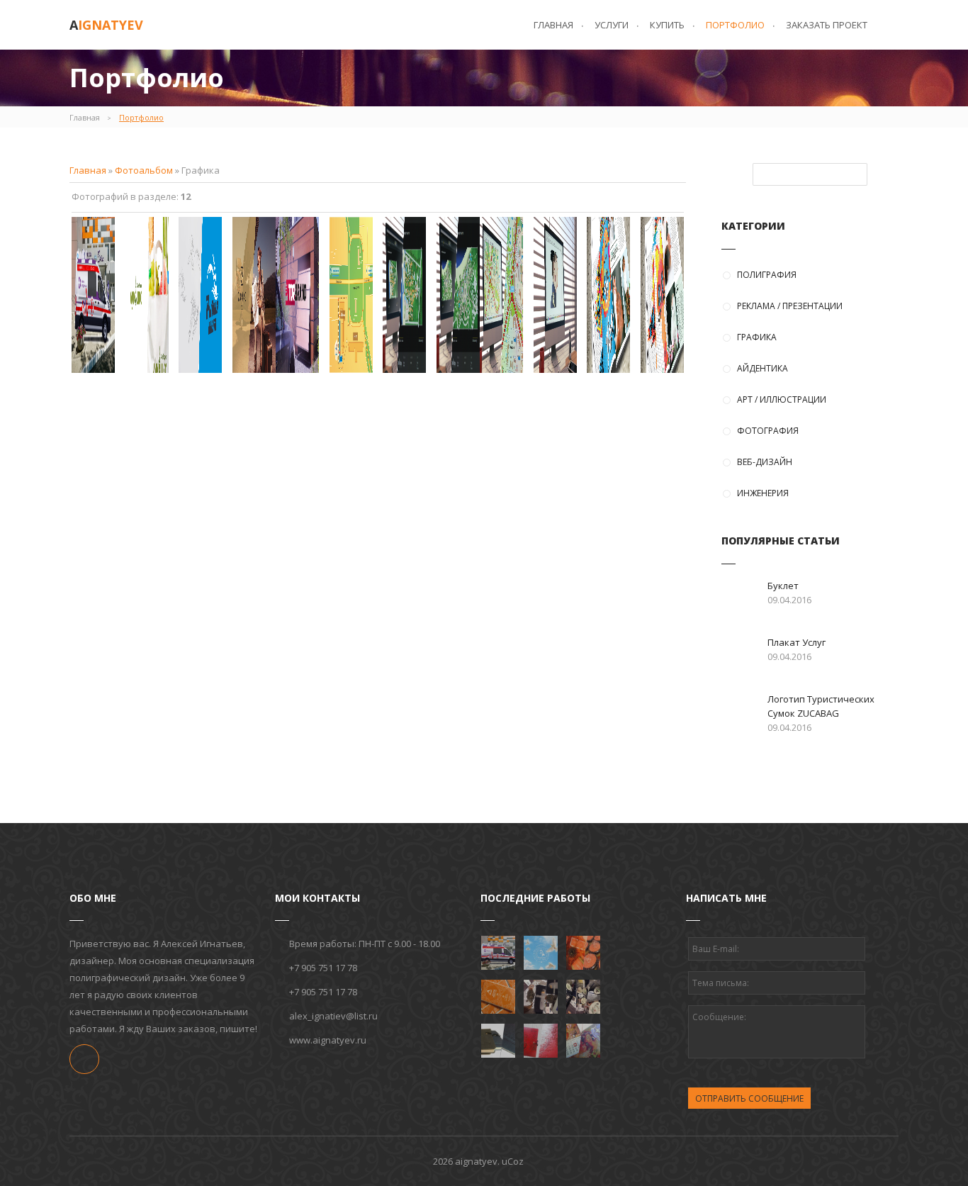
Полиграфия (767, 275)
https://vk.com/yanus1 (84, 1059)
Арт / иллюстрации (781, 399)
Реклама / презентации (790, 306)
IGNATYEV (106, 24)
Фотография (768, 431)
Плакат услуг (796, 642)
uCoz (513, 1161)
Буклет (783, 585)
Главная (84, 117)
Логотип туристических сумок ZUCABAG (820, 706)
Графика (757, 337)
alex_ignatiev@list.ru (333, 1015)
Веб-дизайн (764, 462)
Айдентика (762, 368)
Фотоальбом (144, 170)
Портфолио (141, 117)
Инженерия (763, 493)
